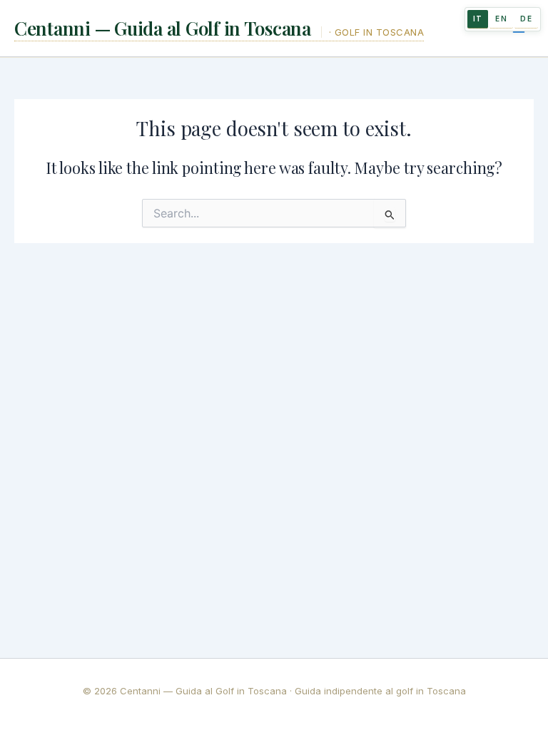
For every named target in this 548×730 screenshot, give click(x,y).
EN (501, 18)
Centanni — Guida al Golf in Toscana (164, 28)
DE (526, 18)
